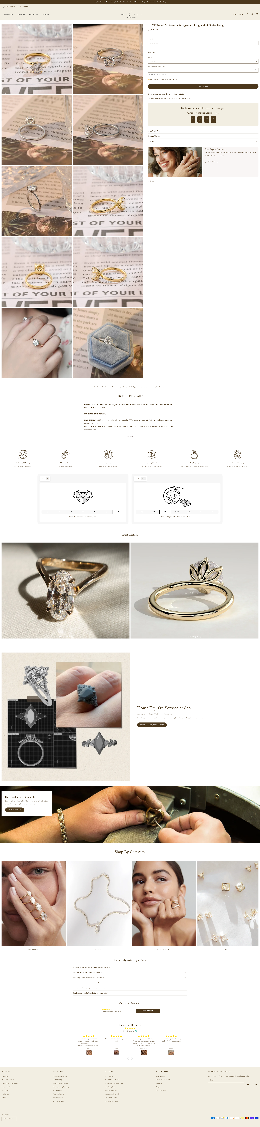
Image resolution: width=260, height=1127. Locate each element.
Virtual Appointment (163, 1080)
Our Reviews (6, 1094)
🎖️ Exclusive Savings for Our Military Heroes (162, 79)
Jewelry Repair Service (60, 1083)
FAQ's (158, 1087)
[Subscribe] (242, 1080)
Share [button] (152, 181)
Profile (4, 1097)
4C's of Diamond (110, 1076)
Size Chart (151, 52)
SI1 (142, 512)
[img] (130, 1028)
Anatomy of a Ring (111, 1097)
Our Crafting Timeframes (10, 1083)
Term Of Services (58, 1101)
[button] (9, 14)
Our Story (5, 1076)
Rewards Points (7, 1087)
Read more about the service (152, 725)
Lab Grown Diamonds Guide (114, 1083)
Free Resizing (57, 1080)
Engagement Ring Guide (112, 1094)
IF (200, 512)
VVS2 (177, 512)
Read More (130, 436)
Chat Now (211, 161)
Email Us (159, 1083)
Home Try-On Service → (157, 387)
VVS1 (189, 512)
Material (150, 39)
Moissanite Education (112, 1080)
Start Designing (14, 810)
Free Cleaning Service (60, 1076)
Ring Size (150, 57)
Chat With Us (160, 1076)
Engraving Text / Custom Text (156, 66)
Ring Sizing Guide (110, 1087)
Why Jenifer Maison (8, 1080)
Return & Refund (58, 1094)
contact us (164, 74)
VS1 (165, 512)
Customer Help (161, 1090)
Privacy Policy (57, 1090)
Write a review (147, 1010)
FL (212, 512)
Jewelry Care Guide (111, 1090)
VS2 (153, 512)
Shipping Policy (58, 1097)
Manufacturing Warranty (61, 1087)
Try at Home (5, 1090)
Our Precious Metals (111, 1101)
